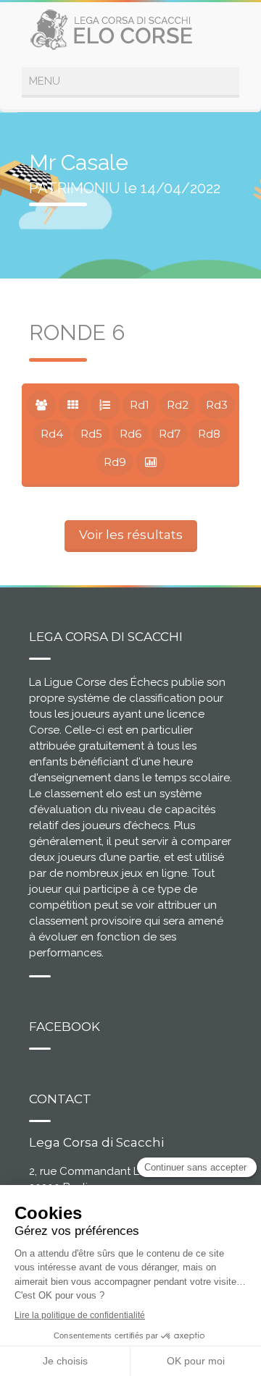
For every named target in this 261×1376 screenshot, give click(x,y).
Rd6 (130, 434)
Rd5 (91, 434)
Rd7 (170, 434)
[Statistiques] (150, 462)
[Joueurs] (41, 405)
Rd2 (177, 405)
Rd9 (115, 462)
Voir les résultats (131, 534)
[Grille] (73, 405)
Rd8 (209, 434)
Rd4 (52, 434)
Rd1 (139, 405)
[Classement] (105, 405)
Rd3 (217, 405)
